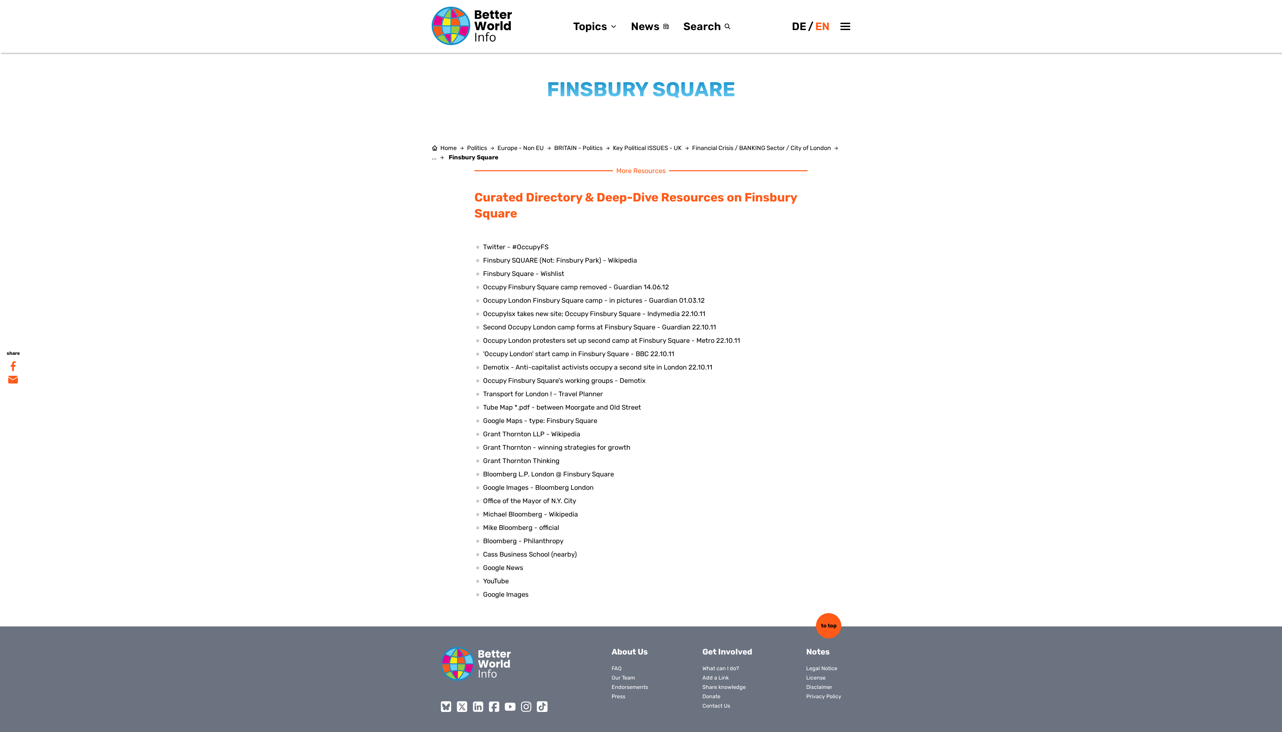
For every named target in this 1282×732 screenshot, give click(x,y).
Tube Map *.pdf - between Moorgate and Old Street (562, 407)
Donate (711, 696)
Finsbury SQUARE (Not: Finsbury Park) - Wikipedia (560, 260)
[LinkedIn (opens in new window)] (478, 706)
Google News (503, 568)
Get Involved (727, 651)
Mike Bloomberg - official (521, 528)
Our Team (623, 678)
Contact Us (716, 706)
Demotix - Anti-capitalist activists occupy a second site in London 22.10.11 (597, 367)
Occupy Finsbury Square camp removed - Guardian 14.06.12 (576, 287)
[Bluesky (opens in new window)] (446, 706)
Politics (477, 148)
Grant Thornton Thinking (521, 461)
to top (829, 625)
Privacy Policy (823, 696)
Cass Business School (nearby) (530, 554)
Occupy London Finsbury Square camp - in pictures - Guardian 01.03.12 (594, 300)
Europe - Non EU (520, 148)
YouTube (496, 581)
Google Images (505, 594)
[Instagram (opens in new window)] (526, 706)
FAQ (617, 668)
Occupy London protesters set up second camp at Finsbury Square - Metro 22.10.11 (611, 340)
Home (448, 148)
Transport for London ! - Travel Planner (543, 394)
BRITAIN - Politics (578, 148)
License (816, 678)
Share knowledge (724, 687)
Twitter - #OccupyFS (516, 247)
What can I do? (720, 668)
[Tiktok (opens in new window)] (542, 706)
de (799, 26)
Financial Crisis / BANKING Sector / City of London (761, 148)
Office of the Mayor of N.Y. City (529, 501)
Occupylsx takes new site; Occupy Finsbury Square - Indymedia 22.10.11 (594, 314)
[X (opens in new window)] (462, 706)
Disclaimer (819, 687)
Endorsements (630, 687)
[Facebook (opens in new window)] (494, 706)
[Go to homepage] (472, 26)
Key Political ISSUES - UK (647, 148)
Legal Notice (821, 668)
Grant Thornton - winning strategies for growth (556, 447)
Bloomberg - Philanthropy (523, 541)
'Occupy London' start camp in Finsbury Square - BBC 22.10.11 (578, 354)
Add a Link (715, 678)
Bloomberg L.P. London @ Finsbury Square (548, 474)
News (645, 26)
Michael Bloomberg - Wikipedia (530, 514)
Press (618, 696)
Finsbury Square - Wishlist (523, 274)
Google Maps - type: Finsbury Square (540, 421)
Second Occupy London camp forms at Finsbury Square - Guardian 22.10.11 (599, 327)
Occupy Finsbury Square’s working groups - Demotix (564, 381)
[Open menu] (845, 26)
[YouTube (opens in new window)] (510, 706)
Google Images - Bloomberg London (538, 487)
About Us (630, 651)
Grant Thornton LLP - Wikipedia (531, 434)
